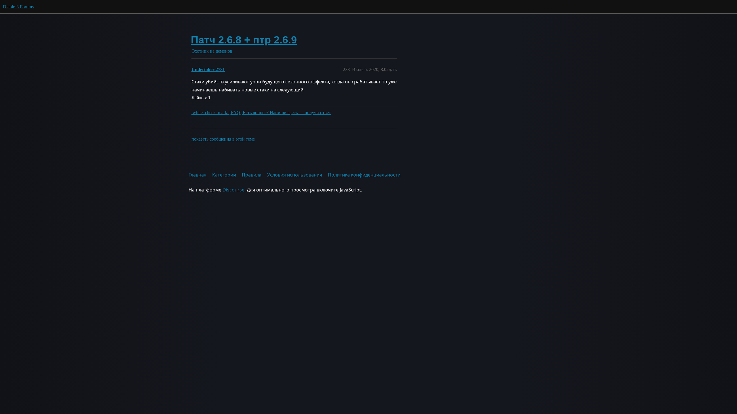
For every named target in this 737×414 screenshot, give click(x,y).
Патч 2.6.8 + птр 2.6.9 (244, 40)
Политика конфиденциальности (364, 175)
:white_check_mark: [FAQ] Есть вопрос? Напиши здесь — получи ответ (261, 112)
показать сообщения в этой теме (223, 139)
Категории (224, 175)
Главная (197, 175)
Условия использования (294, 175)
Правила (251, 175)
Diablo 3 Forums (18, 6)
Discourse (233, 190)
